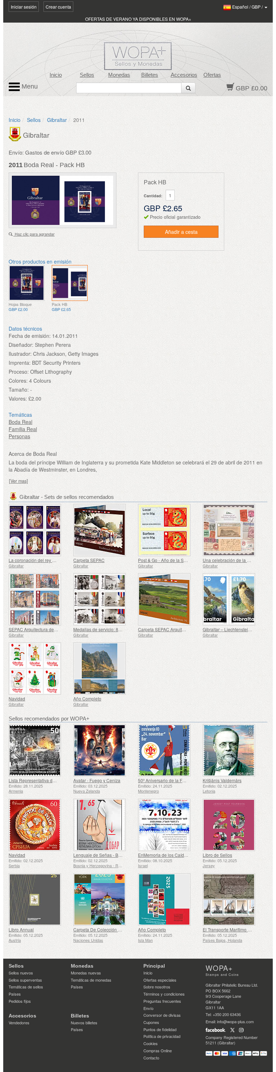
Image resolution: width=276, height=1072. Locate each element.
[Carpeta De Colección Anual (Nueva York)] (103, 899)
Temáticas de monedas (91, 980)
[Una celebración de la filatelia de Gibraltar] (233, 530)
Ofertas (212, 75)
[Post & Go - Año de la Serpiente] (168, 530)
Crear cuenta (58, 7)
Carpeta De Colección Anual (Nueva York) (114, 929)
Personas (19, 436)
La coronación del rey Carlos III (39, 560)
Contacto (151, 1058)
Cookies (150, 1043)
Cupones (151, 1022)
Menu (29, 86)
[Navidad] (39, 668)
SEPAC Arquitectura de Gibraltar (40, 629)
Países (15, 994)
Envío (148, 1008)
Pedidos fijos (20, 1001)
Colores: (18, 380)
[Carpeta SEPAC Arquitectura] (168, 599)
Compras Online (157, 1050)
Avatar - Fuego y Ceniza (96, 780)
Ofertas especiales (159, 980)
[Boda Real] (27, 283)
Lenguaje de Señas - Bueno (100, 855)
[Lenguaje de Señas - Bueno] (103, 825)
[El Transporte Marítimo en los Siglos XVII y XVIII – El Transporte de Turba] (233, 899)
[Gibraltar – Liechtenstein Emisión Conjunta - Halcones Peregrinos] (233, 599)
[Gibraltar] (16, 133)
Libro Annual (21, 929)
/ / (248, 7)
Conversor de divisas (162, 1015)
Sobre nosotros (156, 987)
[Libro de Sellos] (233, 825)
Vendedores (19, 1022)
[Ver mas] (18, 481)
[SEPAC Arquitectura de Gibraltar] (39, 599)
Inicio (56, 75)
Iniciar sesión (24, 7)
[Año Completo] (103, 668)
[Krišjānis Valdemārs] (233, 750)
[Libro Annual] (39, 899)
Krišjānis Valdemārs (222, 780)
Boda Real (20, 421)
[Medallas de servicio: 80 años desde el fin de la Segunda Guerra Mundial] (103, 599)
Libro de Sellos (217, 855)
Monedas (119, 75)
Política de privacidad (161, 1036)
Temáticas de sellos (26, 987)
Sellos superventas (25, 980)
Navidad (17, 698)
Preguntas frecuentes (162, 1001)
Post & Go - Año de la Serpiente (169, 560)
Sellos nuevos (21, 973)
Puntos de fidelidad (159, 1029)
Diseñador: (21, 344)
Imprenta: (20, 362)
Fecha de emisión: (30, 335)
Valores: (18, 398)
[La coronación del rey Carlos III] (39, 530)
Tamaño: (19, 389)
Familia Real (23, 429)
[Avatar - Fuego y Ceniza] (103, 750)
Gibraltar (57, 119)
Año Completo (87, 698)
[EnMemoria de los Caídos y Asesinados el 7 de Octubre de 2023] (168, 825)
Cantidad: (153, 195)
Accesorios (184, 75)
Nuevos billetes (84, 1022)
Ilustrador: (20, 353)
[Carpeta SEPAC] (103, 530)
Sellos (87, 75)
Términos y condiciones (164, 994)
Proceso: (19, 371)
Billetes (149, 75)
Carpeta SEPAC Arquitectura (166, 629)
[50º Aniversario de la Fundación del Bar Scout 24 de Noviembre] (168, 750)
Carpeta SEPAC (89, 560)
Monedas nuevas (86, 973)
